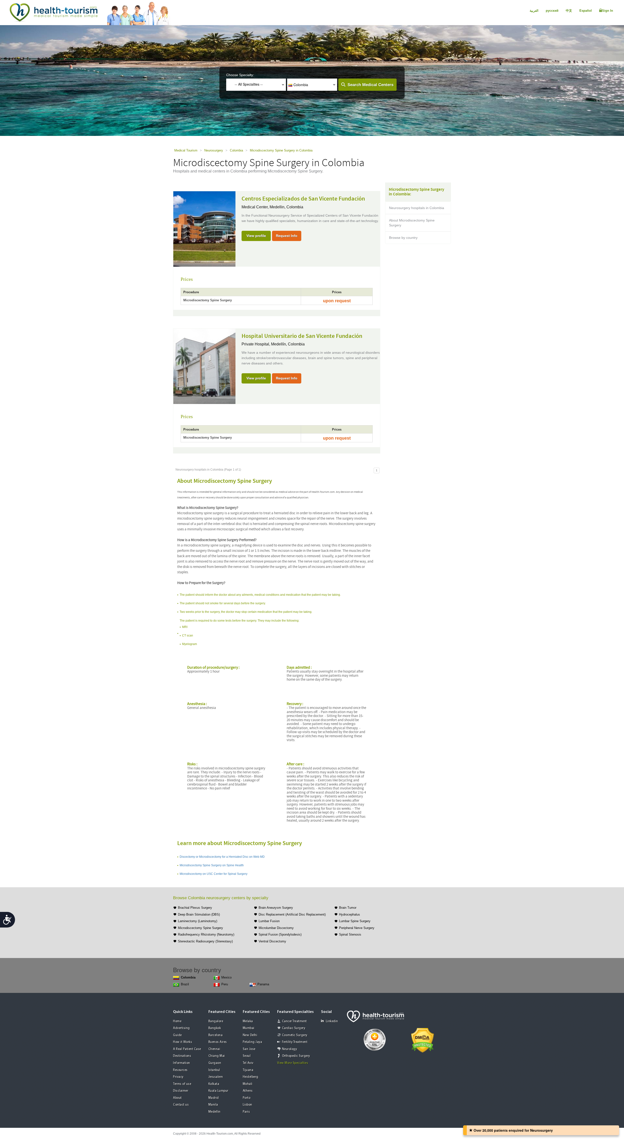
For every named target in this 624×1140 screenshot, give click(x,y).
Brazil (185, 984)
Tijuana (248, 1070)
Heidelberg (250, 1077)
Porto (247, 1098)
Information (181, 1063)
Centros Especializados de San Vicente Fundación (303, 199)
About (177, 1098)
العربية (534, 10)
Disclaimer (180, 1090)
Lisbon (247, 1104)
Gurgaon (214, 1063)
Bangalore (215, 1021)
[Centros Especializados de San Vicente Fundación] (204, 228)
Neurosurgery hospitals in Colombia (416, 208)
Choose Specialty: (240, 75)
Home (177, 1021)
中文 (569, 10)
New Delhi (250, 1035)
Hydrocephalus (349, 914)
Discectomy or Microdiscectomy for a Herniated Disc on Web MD (222, 856)
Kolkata (213, 1084)
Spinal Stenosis (350, 934)
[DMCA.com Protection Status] (422, 1039)
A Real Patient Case (187, 1049)
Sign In (607, 10)
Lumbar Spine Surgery (354, 921)
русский (552, 10)
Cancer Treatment (294, 1021)
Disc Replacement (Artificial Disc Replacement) (292, 914)
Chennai (214, 1049)
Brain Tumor (347, 907)
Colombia (236, 150)
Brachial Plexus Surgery (195, 907)
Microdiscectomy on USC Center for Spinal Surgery (213, 874)
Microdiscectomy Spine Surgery (200, 928)
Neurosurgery (213, 150)
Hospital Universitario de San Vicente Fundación (302, 336)
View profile (256, 236)
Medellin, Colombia (286, 207)
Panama (263, 984)
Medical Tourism (185, 150)
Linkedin (332, 1021)
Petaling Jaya (252, 1042)
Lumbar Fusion (269, 921)
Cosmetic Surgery (294, 1035)
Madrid (213, 1098)
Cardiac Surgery (293, 1028)
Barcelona (215, 1035)
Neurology (289, 1049)
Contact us (181, 1104)
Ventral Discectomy (272, 941)
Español (585, 10)
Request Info (286, 236)
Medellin (214, 1111)
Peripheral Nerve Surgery (356, 928)
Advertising (181, 1028)
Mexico (226, 977)
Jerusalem (215, 1077)
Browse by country (403, 238)
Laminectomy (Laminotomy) (197, 921)
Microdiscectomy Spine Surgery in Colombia (281, 150)
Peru (224, 984)
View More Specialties (292, 1063)
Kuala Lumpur (218, 1090)
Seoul (247, 1056)
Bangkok (214, 1028)
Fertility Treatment (295, 1042)
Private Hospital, (256, 344)
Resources (180, 1070)
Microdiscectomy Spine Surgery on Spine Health (212, 865)
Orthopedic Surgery (296, 1056)
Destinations (182, 1056)
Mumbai (248, 1028)
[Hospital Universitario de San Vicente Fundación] (204, 365)
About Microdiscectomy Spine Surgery (412, 222)
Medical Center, (256, 207)
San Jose (249, 1049)
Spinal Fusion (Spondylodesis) (280, 934)
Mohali (248, 1084)
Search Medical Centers (370, 84)
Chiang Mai (216, 1056)
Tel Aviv (248, 1063)
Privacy (178, 1077)
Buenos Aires (217, 1042)
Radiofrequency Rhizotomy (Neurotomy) (206, 934)
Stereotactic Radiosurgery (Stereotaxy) (205, 941)
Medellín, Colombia (288, 344)
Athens (248, 1090)
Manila (213, 1104)
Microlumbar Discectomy (276, 928)
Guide (177, 1035)
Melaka (248, 1021)
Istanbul (214, 1070)
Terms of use (182, 1084)
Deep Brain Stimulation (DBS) (199, 914)
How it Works (182, 1042)
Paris (246, 1111)
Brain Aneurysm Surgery (276, 907)
